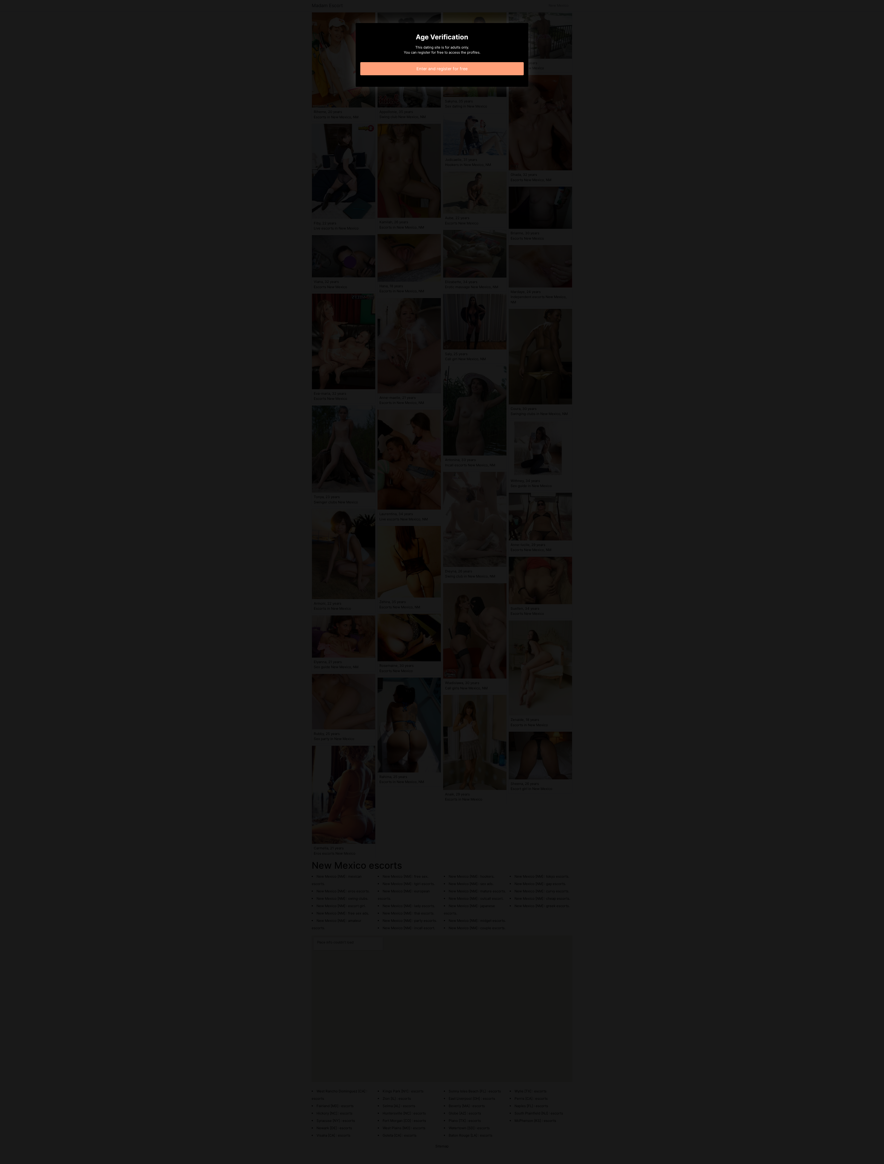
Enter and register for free (442, 68)
